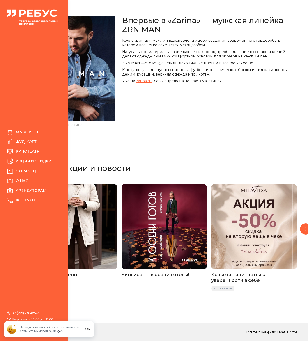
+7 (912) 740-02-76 (25, 313)
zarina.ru (144, 81)
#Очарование (223, 288)
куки (60, 331)
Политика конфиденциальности (271, 332)
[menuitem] (34, 132)
